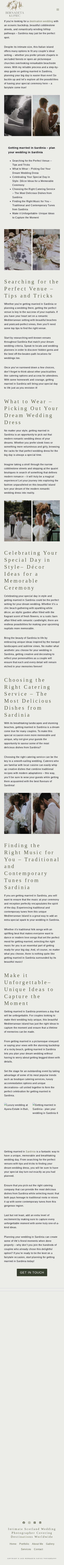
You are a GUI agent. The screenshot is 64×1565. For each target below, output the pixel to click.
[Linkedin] (40, 1522)
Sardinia (31, 1151)
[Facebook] (23, 1522)
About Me (37, 1544)
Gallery (50, 1544)
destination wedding (41, 21)
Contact (38, 1549)
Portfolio (24, 1544)
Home (13, 1544)
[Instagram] (29, 1522)
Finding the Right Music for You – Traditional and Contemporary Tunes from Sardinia (33, 205)
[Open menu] (57, 9)
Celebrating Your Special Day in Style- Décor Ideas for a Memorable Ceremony (33, 181)
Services (26, 1549)
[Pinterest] (34, 1522)
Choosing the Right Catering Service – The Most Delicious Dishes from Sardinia (33, 193)
